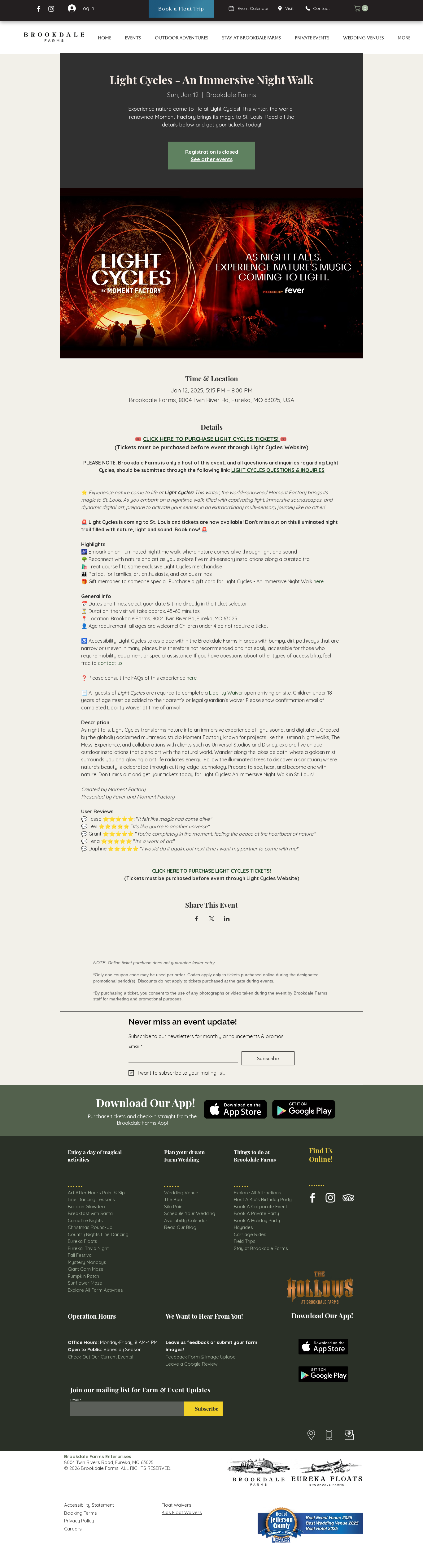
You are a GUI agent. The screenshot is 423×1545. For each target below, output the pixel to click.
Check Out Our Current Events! (100, 1357)
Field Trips (244, 1241)
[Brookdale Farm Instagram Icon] (330, 1197)
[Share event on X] (212, 918)
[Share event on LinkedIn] (227, 918)
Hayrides (243, 1227)
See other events (212, 159)
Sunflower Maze (85, 1283)
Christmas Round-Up (90, 1227)
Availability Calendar (185, 1220)
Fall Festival (80, 1255)
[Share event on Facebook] (196, 918)
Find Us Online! (321, 1154)
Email (135, 1046)
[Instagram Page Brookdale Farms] (51, 9)
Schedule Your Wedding (189, 1213)
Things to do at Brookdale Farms (255, 1156)
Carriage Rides (250, 1234)
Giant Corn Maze (85, 1269)
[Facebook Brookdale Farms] (38, 9)
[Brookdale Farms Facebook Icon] (312, 1197)
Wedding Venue (181, 1193)
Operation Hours (92, 1316)
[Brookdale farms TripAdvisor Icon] (348, 1197)
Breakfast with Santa (90, 1213)
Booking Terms (80, 1513)
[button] (362, 8)
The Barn (174, 1199)
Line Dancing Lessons (91, 1199)
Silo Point (174, 1206)
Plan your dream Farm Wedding (184, 1156)
